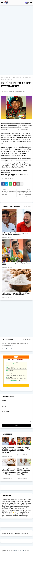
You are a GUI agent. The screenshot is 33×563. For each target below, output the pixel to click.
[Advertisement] (16, 23)
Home (3, 77)
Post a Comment (7, 349)
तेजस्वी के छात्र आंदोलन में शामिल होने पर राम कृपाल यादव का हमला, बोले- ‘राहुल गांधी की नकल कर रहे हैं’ (16, 233)
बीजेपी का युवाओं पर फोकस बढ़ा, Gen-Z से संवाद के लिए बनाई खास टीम (16, 263)
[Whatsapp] (10, 184)
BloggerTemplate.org (16, 559)
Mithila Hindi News (19, 550)
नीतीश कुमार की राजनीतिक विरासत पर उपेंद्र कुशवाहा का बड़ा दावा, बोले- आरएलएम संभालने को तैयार (23, 471)
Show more (27, 206)
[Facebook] (3, 184)
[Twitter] (6, 184)
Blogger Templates (15, 556)
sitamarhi (9, 77)
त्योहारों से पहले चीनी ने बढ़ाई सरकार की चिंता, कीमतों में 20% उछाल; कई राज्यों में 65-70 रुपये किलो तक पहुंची (16, 293)
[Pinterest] (14, 184)
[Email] (18, 184)
